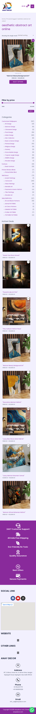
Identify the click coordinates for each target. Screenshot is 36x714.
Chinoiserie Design (11, 129)
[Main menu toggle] (32, 6)
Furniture (4, 164)
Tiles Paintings (9, 192)
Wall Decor (5, 175)
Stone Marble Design (11, 152)
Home (4, 19)
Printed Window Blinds (8, 170)
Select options (18, 82)
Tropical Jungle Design (12, 155)
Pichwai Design (9, 144)
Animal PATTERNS (10, 204)
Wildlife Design (9, 158)
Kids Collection (9, 138)
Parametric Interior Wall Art (13, 189)
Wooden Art (9, 195)
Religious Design (10, 146)
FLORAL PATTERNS (10, 212)
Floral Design (9, 132)
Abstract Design (10, 127)
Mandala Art (9, 186)
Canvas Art (8, 181)
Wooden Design (10, 161)
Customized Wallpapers (9, 121)
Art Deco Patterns (10, 206)
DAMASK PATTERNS (11, 209)
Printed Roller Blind (11, 172)
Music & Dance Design (12, 141)
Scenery (7, 149)
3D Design (8, 124)
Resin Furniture (9, 166)
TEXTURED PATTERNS (11, 215)
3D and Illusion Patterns (12, 201)
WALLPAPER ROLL (7, 198)
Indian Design (9, 135)
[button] (18, 640)
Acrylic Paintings (10, 178)
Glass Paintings (9, 184)
